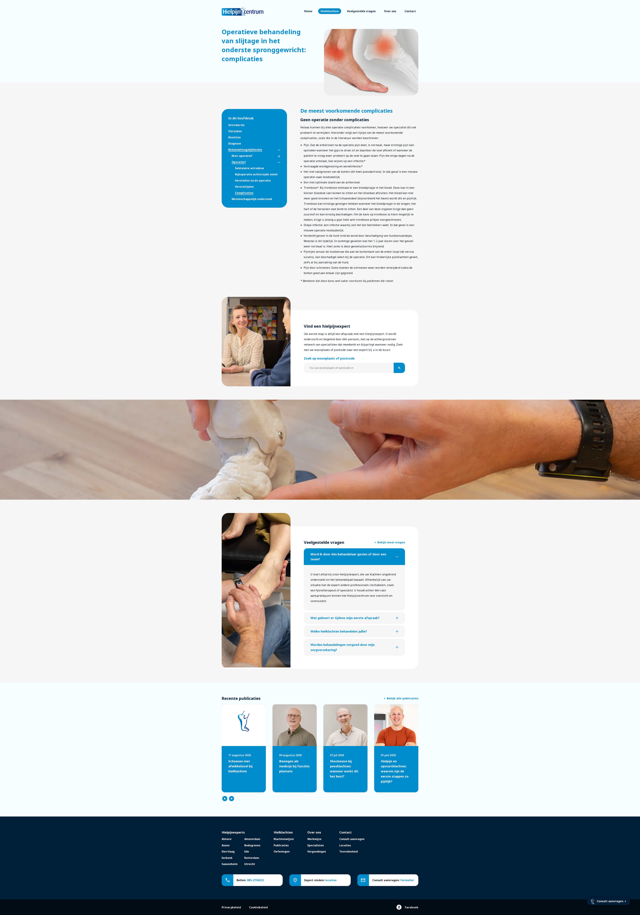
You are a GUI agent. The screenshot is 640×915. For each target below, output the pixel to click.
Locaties (345, 845)
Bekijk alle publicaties (401, 698)
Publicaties (281, 845)
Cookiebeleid (258, 907)
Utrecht (249, 864)
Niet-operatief (242, 156)
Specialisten (315, 845)
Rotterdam (251, 858)
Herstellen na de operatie (253, 180)
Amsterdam (252, 839)
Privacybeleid (231, 907)
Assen (226, 845)
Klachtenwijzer (284, 839)
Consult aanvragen (351, 839)
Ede (246, 851)
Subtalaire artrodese (249, 168)
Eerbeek (227, 858)
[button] (276, 150)
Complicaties (244, 193)
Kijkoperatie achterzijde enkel (256, 174)
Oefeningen (282, 851)
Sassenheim (230, 864)
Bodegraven (252, 845)
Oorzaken (235, 131)
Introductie (236, 125)
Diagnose (234, 143)
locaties (331, 880)
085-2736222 (255, 880)
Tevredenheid (348, 851)
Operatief (239, 162)
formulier (407, 880)
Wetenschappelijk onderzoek (252, 199)
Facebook (411, 907)
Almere (227, 839)
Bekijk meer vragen (390, 542)
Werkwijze (314, 839)
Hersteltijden (244, 186)
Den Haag (228, 851)
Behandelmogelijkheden (245, 150)
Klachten (234, 137)
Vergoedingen (316, 851)
